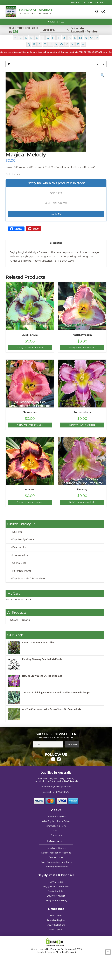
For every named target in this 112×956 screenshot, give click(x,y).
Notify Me (56, 214)
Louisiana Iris (20, 555)
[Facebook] (53, 759)
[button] (97, 11)
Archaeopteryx (82, 412)
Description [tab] (56, 243)
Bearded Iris (19, 547)
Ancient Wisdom (82, 335)
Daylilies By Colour (23, 539)
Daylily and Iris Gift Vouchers (29, 578)
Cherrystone (30, 412)
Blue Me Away (30, 335)
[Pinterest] (59, 759)
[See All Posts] (9, 64)
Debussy (82, 489)
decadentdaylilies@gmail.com (56, 786)
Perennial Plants (22, 570)
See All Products (20, 620)
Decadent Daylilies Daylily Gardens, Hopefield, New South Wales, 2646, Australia (56, 780)
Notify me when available (30, 347)
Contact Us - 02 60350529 (35, 13)
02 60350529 (62, 792)
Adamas (30, 489)
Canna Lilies (19, 563)
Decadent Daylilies (35, 10)
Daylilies (17, 531)
